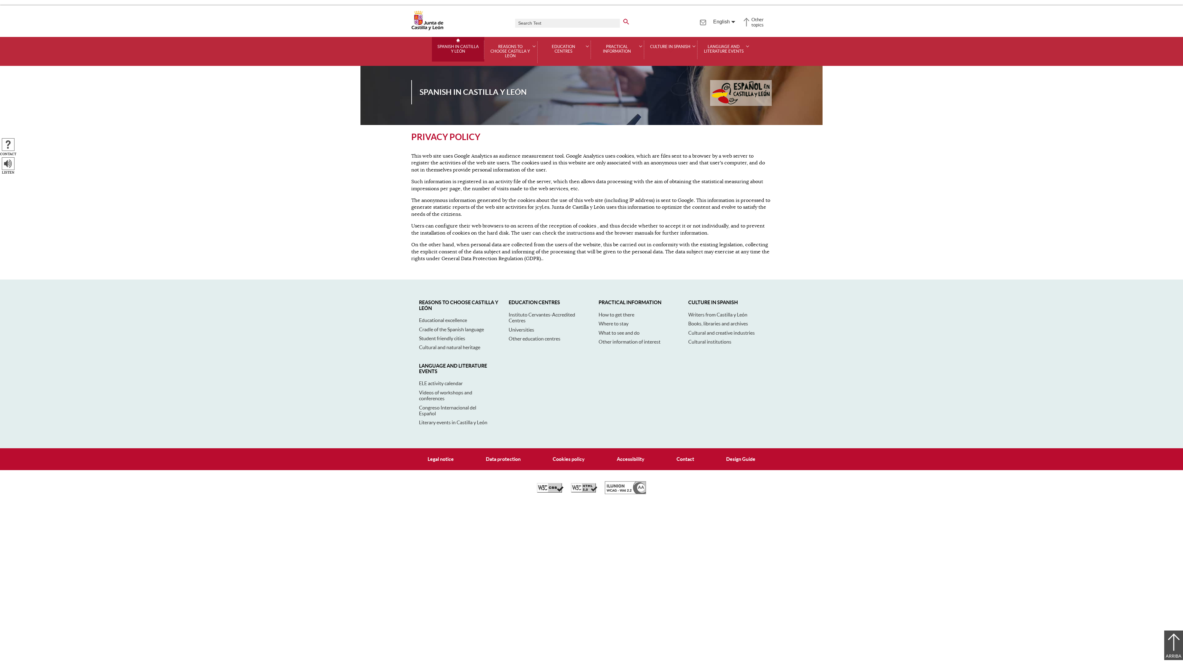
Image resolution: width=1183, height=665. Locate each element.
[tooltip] (703, 21)
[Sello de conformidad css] (550, 491)
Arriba (1173, 656)
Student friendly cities (442, 338)
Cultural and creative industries (721, 333)
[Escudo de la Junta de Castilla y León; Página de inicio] (427, 29)
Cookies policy (569, 459)
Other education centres (534, 338)
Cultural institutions (709, 342)
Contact (685, 459)
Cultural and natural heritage (449, 347)
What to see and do (619, 333)
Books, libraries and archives (718, 323)
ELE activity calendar (441, 383)
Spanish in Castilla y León (458, 49)
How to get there (616, 314)
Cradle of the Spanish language (451, 329)
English (721, 21)
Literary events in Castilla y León (453, 422)
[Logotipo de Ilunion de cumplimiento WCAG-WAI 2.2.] (625, 493)
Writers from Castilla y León (717, 314)
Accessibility (630, 459)
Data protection (503, 459)
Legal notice (441, 459)
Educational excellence (443, 320)
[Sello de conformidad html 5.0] (584, 491)
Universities (521, 329)
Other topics (757, 22)
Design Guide (740, 459)
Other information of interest (630, 342)
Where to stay (613, 323)
